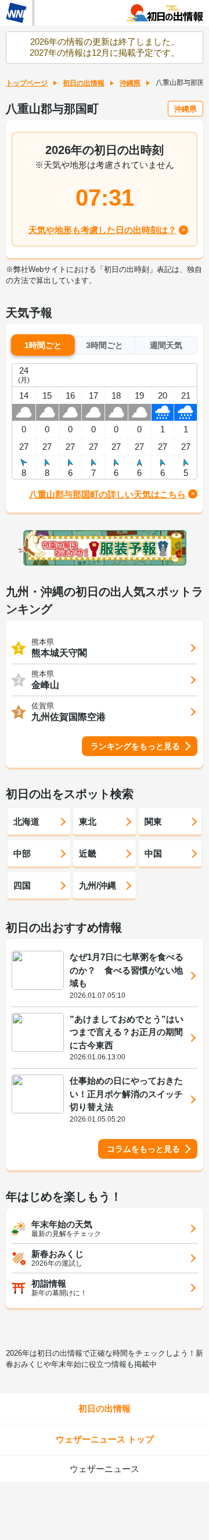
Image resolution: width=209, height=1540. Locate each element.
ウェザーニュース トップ (105, 1439)
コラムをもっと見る (143, 1149)
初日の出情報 (84, 83)
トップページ (27, 83)
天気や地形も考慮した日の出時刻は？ (102, 230)
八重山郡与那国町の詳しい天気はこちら (107, 494)
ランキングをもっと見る (135, 746)
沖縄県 (130, 83)
